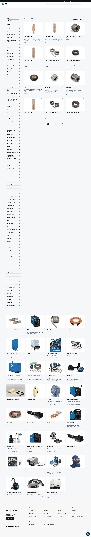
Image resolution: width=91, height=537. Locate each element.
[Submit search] (47, 4)
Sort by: (72, 19)
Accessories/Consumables (11, 6)
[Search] (8, 20)
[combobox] (63, 4)
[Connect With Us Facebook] (7, 510)
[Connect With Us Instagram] (10, 510)
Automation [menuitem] (20, 3)
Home (3, 6)
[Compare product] (41, 23)
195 (63, 123)
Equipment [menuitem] (14, 3)
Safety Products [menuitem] (27, 3)
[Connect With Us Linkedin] (13, 510)
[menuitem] (38, 4)
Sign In (87, 3)
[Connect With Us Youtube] (16, 510)
